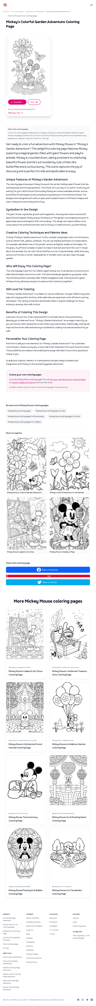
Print (33, 102)
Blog (28, 934)
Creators (29, 930)
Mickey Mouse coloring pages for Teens (64, 416)
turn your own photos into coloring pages (68, 379)
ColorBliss (13, 387)
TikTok (52, 934)
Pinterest (53, 922)
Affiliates (30, 950)
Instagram (53, 926)
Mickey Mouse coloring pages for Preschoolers (26, 416)
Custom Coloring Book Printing (11, 938)
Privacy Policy (31, 962)
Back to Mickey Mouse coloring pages (22, 16)
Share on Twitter (49, 582)
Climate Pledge (32, 954)
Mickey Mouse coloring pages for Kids (50, 411)
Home (7, 11)
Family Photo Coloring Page (11, 932)
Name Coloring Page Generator (10, 981)
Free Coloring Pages (17, 11)
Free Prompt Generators (12, 957)
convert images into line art (23, 382)
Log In (75, 922)
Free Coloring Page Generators (10, 962)
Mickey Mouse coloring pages (35, 11)
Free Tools (7, 953)
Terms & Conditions (34, 958)
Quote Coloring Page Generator (11, 988)
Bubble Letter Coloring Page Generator (12, 975)
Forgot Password (79, 926)
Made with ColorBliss (34, 926)
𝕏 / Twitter (54, 930)
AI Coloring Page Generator (9, 919)
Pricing (5, 948)
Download (17, 102)
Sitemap (29, 938)
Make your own (14, 113)
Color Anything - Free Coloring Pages (81, 936)
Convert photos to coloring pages (10, 925)
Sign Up (76, 918)
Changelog (30, 942)
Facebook (53, 918)
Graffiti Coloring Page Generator (11, 968)
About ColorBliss (32, 918)
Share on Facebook (50, 569)
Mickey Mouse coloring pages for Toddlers (24, 422)
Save (49, 576)
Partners (29, 946)
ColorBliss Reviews (33, 922)
